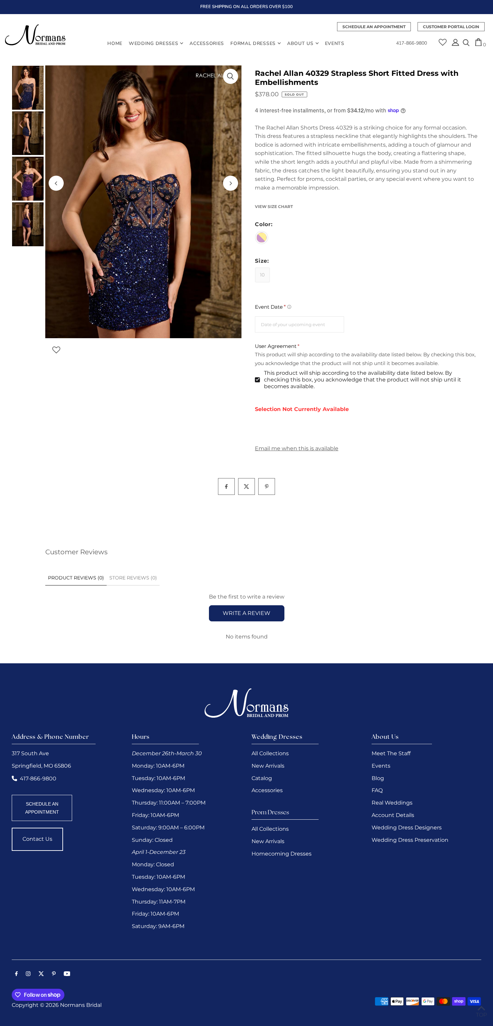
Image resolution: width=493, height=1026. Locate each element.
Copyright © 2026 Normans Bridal (57, 1005)
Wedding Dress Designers (407, 827)
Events (381, 766)
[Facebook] (16, 974)
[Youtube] (67, 974)
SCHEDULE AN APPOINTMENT (42, 808)
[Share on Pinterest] (266, 486)
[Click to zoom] (230, 76)
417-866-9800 (411, 43)
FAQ (377, 790)
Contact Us (37, 839)
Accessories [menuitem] (206, 43)
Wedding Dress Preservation (410, 840)
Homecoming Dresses (282, 854)
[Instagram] (28, 974)
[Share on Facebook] (226, 486)
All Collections (270, 753)
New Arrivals (268, 766)
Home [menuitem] (114, 43)
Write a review (246, 613)
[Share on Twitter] (246, 486)
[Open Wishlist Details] (442, 40)
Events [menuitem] (334, 43)
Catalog (262, 778)
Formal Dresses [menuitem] (253, 43)
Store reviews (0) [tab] (133, 578)
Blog (378, 778)
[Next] (230, 183)
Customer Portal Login (451, 26)
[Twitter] (41, 974)
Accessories (267, 790)
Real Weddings (392, 803)
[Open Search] (466, 43)
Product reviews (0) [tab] (76, 578)
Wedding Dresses (153, 43)
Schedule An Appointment (373, 26)
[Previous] (56, 183)
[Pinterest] (54, 974)
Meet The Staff (391, 753)
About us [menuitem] (300, 43)
